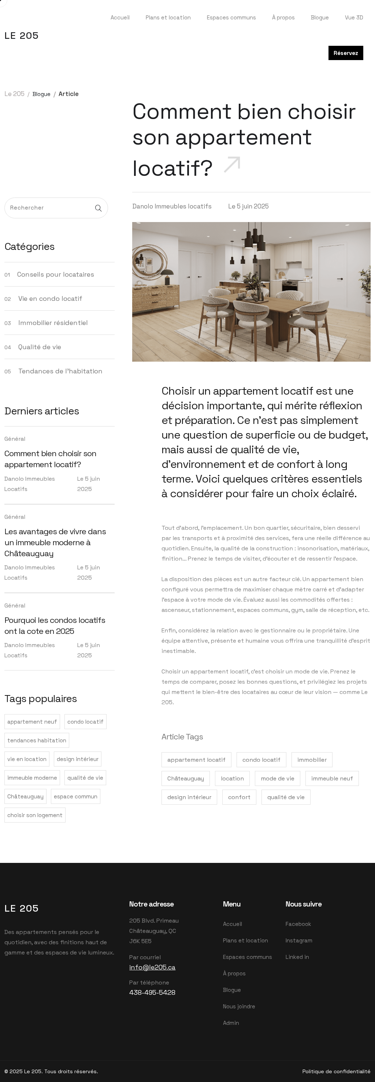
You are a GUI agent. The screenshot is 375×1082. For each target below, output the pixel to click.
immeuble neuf (332, 778)
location (232, 778)
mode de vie (277, 778)
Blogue (320, 17)
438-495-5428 (152, 992)
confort (239, 797)
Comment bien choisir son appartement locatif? (50, 458)
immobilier (312, 760)
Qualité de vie (39, 347)
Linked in (297, 956)
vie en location (27, 759)
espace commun (75, 796)
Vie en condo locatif (50, 298)
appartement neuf (32, 721)
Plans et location (168, 17)
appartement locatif (196, 760)
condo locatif (85, 721)
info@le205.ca (152, 967)
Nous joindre (239, 1006)
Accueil (120, 17)
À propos (283, 17)
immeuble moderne (32, 777)
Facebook (298, 923)
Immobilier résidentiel (53, 322)
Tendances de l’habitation (60, 371)
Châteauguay (25, 796)
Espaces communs (231, 17)
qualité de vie (85, 777)
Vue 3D (354, 17)
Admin (231, 1022)
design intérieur (78, 759)
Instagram (299, 940)
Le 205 (21, 35)
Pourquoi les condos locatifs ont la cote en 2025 (54, 625)
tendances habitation (36, 740)
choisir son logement (35, 815)
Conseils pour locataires (55, 274)
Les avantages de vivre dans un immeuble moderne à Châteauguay (55, 542)
